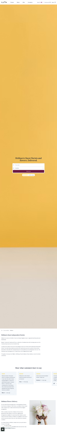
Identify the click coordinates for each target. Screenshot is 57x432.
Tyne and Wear (6, 330)
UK (1, 330)
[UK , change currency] (41, 2)
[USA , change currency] (42, 2)
